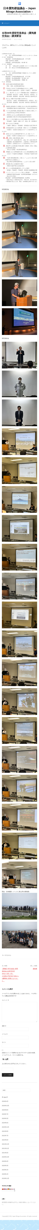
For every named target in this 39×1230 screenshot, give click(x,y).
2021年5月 (5, 1152)
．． (6, 138)
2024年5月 (5, 1122)
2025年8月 (5, 1110)
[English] (4, 1189)
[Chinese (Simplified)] (3, 1189)
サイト (4, 1042)
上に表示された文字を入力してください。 (14, 1063)
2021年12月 (5, 1144)
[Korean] (14, 1189)
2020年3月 (5, 1165)
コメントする (18, 39)
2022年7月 (5, 1135)
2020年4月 (5, 1161)
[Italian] (10, 1189)
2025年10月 (5, 1105)
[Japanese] (12, 1189)
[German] (8, 1189)
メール (5, 1034)
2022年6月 (5, 1140)
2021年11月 (5, 1148)
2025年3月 (5, 1118)
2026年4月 (5, 1101)
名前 (4, 1026)
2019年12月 (5, 1178)
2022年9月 (5, 1131)
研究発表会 (8, 955)
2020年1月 (5, 1174)
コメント (5, 1000)
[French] (6, 1189)
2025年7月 (5, 1114)
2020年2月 (5, 1170)
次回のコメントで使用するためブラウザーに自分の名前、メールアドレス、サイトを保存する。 (19, 1054)
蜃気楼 (35, 968)
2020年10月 (5, 1157)
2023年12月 (5, 1127)
